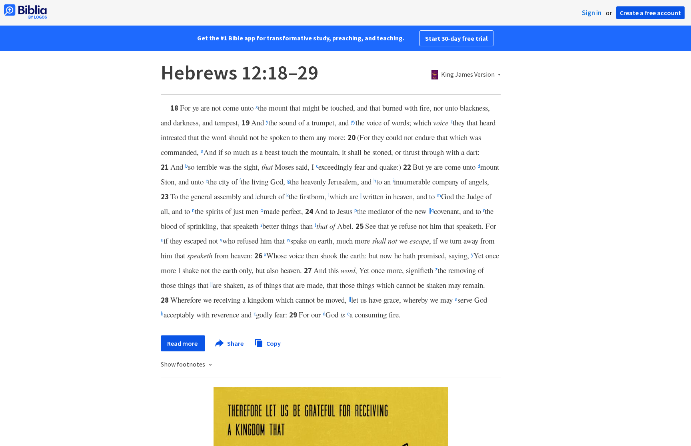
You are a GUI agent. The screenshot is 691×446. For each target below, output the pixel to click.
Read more (183, 343)
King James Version (468, 74)
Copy (273, 343)
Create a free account (650, 13)
